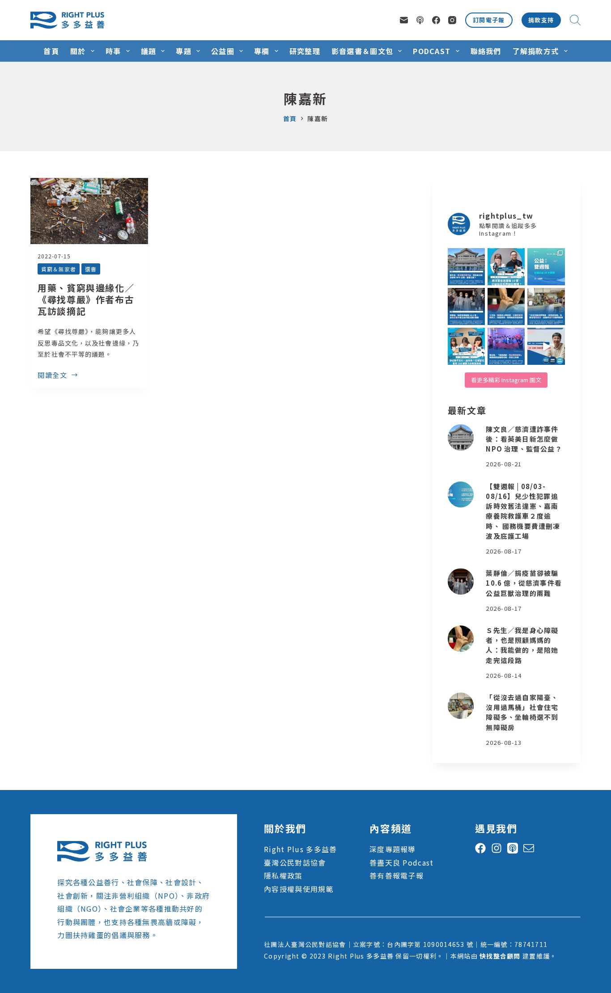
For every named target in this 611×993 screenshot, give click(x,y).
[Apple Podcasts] (420, 20)
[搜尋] (575, 20)
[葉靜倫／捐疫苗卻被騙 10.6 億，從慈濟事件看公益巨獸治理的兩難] (461, 581)
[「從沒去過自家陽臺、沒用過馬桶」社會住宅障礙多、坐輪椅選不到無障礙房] (461, 706)
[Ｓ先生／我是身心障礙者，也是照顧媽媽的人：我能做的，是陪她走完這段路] (461, 638)
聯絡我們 (486, 51)
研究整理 (304, 51)
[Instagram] (452, 20)
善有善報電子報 (396, 875)
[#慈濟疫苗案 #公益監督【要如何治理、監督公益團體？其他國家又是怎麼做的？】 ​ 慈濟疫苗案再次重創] (466, 266)
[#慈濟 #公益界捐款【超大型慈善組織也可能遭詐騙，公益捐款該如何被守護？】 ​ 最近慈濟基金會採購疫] (466, 306)
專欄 (262, 51)
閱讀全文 (52, 375)
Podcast (431, 51)
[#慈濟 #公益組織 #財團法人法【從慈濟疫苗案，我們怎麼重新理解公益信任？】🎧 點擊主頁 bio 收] (506, 266)
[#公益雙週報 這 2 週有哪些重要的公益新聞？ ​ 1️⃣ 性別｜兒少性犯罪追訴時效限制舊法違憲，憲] (545, 266)
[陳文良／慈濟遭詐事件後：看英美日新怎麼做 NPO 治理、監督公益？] (461, 437)
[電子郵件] (404, 20)
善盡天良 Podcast (401, 862)
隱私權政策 (283, 875)
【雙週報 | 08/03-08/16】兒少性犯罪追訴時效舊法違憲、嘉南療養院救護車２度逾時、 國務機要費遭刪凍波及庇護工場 (523, 511)
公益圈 (222, 51)
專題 (183, 51)
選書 (91, 269)
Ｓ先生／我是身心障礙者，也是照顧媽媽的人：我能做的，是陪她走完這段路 (522, 645)
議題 (149, 51)
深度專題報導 (392, 849)
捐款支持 (541, 20)
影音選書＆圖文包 (362, 51)
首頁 (51, 51)
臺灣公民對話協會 (295, 862)
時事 (113, 51)
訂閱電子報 (489, 20)
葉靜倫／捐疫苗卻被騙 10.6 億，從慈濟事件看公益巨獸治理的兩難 (523, 582)
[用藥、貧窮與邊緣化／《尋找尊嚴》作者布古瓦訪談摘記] (89, 211)
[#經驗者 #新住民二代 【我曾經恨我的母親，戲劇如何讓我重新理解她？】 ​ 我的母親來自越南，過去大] (506, 346)
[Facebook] (436, 20)
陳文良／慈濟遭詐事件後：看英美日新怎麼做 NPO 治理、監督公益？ (524, 438)
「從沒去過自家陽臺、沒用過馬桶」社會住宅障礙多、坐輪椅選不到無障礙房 (522, 712)
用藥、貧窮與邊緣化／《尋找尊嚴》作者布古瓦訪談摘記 (86, 299)
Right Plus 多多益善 (300, 849)
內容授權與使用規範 (299, 888)
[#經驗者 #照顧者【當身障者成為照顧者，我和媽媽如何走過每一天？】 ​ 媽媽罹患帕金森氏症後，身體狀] (506, 306)
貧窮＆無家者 (58, 269)
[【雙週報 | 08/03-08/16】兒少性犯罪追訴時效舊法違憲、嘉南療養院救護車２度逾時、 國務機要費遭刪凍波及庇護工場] (461, 495)
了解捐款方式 (536, 51)
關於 (78, 51)
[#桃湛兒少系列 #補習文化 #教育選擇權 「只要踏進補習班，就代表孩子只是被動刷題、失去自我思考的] (466, 346)
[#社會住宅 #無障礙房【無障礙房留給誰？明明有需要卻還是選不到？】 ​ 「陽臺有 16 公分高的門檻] (545, 306)
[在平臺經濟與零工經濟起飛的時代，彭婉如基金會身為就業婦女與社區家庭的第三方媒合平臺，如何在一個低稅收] (545, 346)
